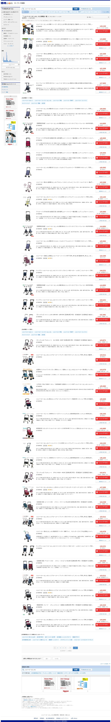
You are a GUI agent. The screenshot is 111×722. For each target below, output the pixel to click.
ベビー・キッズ (8, 43)
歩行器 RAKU (40, 637)
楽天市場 (7, 74)
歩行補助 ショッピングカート (64, 637)
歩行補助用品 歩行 (26, 639)
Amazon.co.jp (8, 76)
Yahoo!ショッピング (10, 79)
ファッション (8, 41)
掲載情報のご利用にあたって (29, 699)
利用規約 (42, 718)
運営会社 (36, 718)
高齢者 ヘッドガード (54, 639)
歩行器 (43, 103)
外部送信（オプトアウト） (62, 718)
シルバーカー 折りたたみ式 (28, 637)
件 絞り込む (10, 67)
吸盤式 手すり (76, 637)
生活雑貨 (7, 36)
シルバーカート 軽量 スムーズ (40, 639)
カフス (6, 24)
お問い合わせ (74, 718)
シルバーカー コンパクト (89, 12)
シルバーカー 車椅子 (76, 12)
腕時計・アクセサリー (11, 33)
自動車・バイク (9, 38)
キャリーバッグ (100, 12)
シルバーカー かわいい (35, 12)
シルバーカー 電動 (35, 103)
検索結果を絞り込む (86, 8)
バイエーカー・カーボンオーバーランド (83, 639)
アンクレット (8, 17)
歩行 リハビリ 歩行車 (50, 637)
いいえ (56, 658)
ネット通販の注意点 (32, 706)
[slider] (2, 62)
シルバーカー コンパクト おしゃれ (51, 12)
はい (47, 658)
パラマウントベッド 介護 (66, 639)
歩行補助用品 (8, 14)
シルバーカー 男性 (65, 12)
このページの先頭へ (104, 663)
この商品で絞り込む (103, 132)
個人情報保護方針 (50, 718)
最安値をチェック (102, 48)
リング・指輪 (8, 19)
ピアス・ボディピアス (10, 22)
